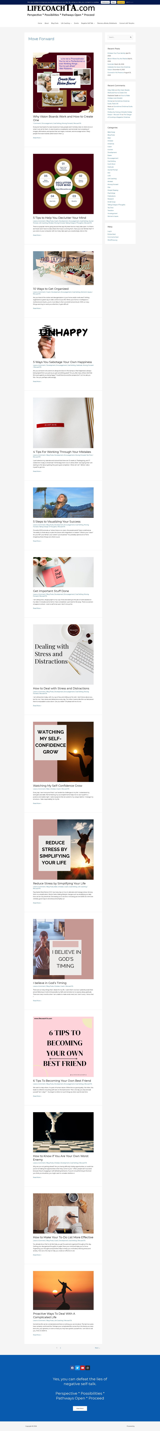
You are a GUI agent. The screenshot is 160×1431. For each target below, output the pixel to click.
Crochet (110, 149)
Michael (110, 101)
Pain (109, 187)
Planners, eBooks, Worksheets (107, 23)
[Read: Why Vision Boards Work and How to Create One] (63, 82)
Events (76, 23)
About (47, 23)
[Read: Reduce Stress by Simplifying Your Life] (63, 849)
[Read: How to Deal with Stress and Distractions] (63, 654)
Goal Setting (57, 123)
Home (40, 23)
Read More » (37, 138)
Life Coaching (65, 23)
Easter (110, 155)
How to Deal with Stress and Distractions (61, 688)
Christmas (111, 144)
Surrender (111, 64)
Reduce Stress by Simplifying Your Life (59, 883)
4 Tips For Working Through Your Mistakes (62, 452)
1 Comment (37, 123)
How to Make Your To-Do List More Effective (63, 1237)
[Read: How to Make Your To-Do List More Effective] (63, 1213)
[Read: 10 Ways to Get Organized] (63, 268)
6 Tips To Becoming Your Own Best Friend (62, 1080)
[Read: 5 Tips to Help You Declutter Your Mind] (63, 184)
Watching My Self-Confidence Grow (57, 785)
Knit (109, 173)
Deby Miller (111, 90)
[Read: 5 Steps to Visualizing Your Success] (63, 502)
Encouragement (47, 123)
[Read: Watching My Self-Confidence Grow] (63, 752)
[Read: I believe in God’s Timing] (63, 949)
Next (97, 1348)
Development (63, 221)
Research (111, 199)
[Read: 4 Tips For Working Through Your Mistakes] (63, 423)
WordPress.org (112, 240)
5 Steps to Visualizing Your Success (56, 521)
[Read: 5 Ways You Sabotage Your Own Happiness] (63, 341)
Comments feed (113, 237)
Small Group (111, 202)
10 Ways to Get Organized (51, 288)
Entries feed (111, 234)
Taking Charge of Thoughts (74, 223)
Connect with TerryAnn (126, 23)
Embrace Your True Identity (116, 53)
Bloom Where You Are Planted (118, 58)
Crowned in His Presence (116, 72)
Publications (111, 196)
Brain (48, 789)
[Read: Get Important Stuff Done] (63, 572)
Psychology (111, 193)
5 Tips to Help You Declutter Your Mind (59, 217)
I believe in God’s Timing (49, 983)
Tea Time (89, 455)
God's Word (111, 164)
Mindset (51, 223)
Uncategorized (112, 213)
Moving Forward (67, 123)
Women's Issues (86, 292)
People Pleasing (113, 190)
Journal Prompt (113, 170)
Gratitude (79, 365)
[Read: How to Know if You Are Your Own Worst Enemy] (63, 1132)
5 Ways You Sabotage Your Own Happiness (62, 362)
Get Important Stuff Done (51, 591)
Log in (110, 231)
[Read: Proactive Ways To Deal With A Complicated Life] (63, 1290)
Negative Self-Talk (87, 23)
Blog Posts (54, 23)
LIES (109, 176)
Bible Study (111, 132)
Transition (111, 210)
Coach (56, 221)
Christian (53, 789)
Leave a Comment (39, 221)
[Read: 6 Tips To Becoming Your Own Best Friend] (63, 1047)
